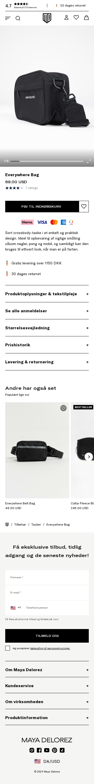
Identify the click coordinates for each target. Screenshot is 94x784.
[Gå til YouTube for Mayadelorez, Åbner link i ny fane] (46, 750)
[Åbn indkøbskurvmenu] (86, 17)
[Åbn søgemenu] (18, 18)
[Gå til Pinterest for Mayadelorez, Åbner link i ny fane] (54, 750)
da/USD (47, 761)
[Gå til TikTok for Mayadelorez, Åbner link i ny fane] (62, 750)
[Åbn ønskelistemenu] (76, 17)
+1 (15, 607)
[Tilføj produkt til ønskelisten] (84, 206)
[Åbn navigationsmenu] (8, 18)
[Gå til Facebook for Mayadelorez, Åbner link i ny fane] (39, 750)
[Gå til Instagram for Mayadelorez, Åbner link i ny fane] (32, 750)
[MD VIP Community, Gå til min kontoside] (66, 17)
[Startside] (7, 524)
